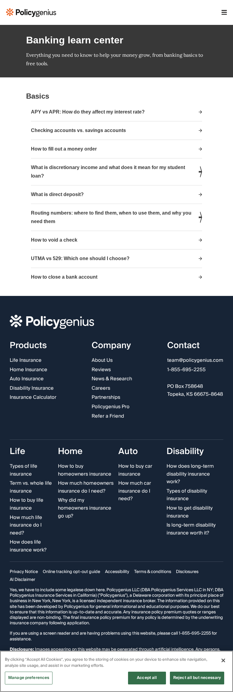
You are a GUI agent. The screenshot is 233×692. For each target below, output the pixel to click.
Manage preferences (28, 677)
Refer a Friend (108, 416)
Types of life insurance (23, 470)
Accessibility (117, 572)
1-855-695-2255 (186, 370)
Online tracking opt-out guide (71, 572)
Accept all (147, 677)
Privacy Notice (24, 572)
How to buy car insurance (135, 470)
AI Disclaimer (22, 579)
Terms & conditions (152, 572)
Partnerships (106, 398)
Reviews (101, 370)
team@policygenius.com (195, 361)
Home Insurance (28, 370)
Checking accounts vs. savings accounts (78, 130)
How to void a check (54, 240)
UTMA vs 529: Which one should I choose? (80, 258)
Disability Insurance (32, 388)
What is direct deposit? (57, 194)
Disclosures (187, 572)
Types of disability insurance (187, 495)
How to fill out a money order (64, 148)
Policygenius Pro (111, 407)
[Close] (223, 660)
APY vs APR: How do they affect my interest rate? (88, 111)
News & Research (112, 379)
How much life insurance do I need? (26, 525)
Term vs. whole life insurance (31, 487)
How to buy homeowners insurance (84, 470)
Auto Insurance (27, 379)
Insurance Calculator (33, 398)
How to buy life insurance (26, 504)
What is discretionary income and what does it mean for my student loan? (108, 171)
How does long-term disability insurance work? (190, 474)
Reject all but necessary (197, 677)
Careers (101, 388)
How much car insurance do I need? (134, 491)
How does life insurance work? (28, 546)
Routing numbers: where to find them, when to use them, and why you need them (111, 217)
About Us (102, 361)
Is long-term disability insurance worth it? (191, 529)
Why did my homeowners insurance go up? (84, 508)
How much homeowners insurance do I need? (85, 487)
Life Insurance (26, 361)
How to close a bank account (64, 277)
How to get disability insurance (190, 512)
